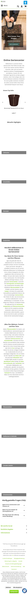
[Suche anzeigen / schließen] (17, 6)
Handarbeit (18, 363)
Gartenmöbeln (19, 295)
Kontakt (20, 561)
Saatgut (7, 291)
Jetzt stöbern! (13, 44)
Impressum (14, 569)
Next (24, 30)
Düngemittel (6, 306)
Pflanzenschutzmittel (18, 306)
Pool (13, 348)
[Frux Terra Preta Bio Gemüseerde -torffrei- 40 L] (14, 100)
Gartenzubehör (14, 281)
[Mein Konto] (21, 6)
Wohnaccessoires (16, 338)
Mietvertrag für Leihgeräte (11, 561)
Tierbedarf (7, 373)
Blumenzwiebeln (15, 287)
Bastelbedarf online (9, 361)
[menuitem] (4, 5)
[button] (25, 2)
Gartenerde (20, 304)
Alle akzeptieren (17, 587)
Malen (22, 361)
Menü (5, 5)
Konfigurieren (14, 591)
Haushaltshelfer (8, 340)
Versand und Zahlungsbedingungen (13, 564)
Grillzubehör (16, 357)
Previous (3, 30)
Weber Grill (18, 355)
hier (13, 555)
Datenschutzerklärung (16, 566)
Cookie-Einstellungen (7, 558)
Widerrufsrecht (5, 566)
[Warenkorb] (25, 6)
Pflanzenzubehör (11, 329)
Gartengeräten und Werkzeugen (15, 283)
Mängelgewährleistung (19, 558)
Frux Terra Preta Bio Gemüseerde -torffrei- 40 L (14, 109)
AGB (24, 566)
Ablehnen (8, 587)
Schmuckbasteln (8, 363)
